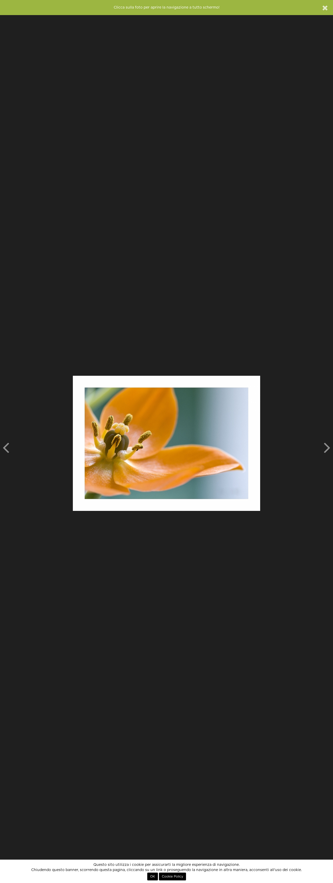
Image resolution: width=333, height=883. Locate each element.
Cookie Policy (172, 876)
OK (152, 876)
